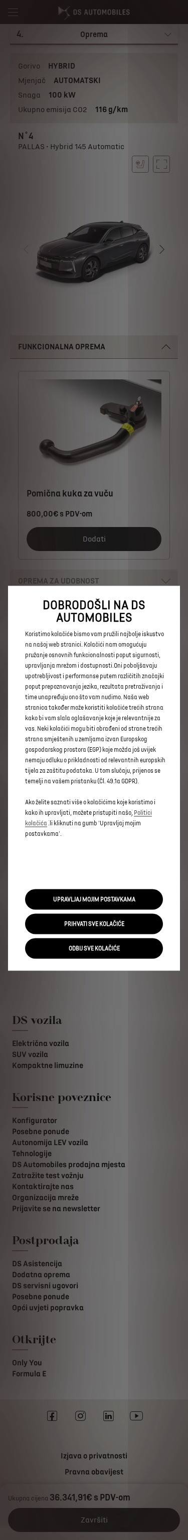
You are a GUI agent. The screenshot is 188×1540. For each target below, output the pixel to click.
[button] (94, 899)
